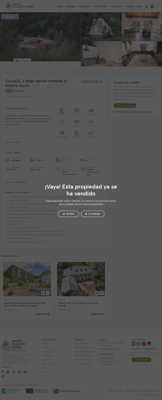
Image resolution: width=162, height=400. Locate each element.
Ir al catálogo (94, 214)
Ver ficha (70, 214)
